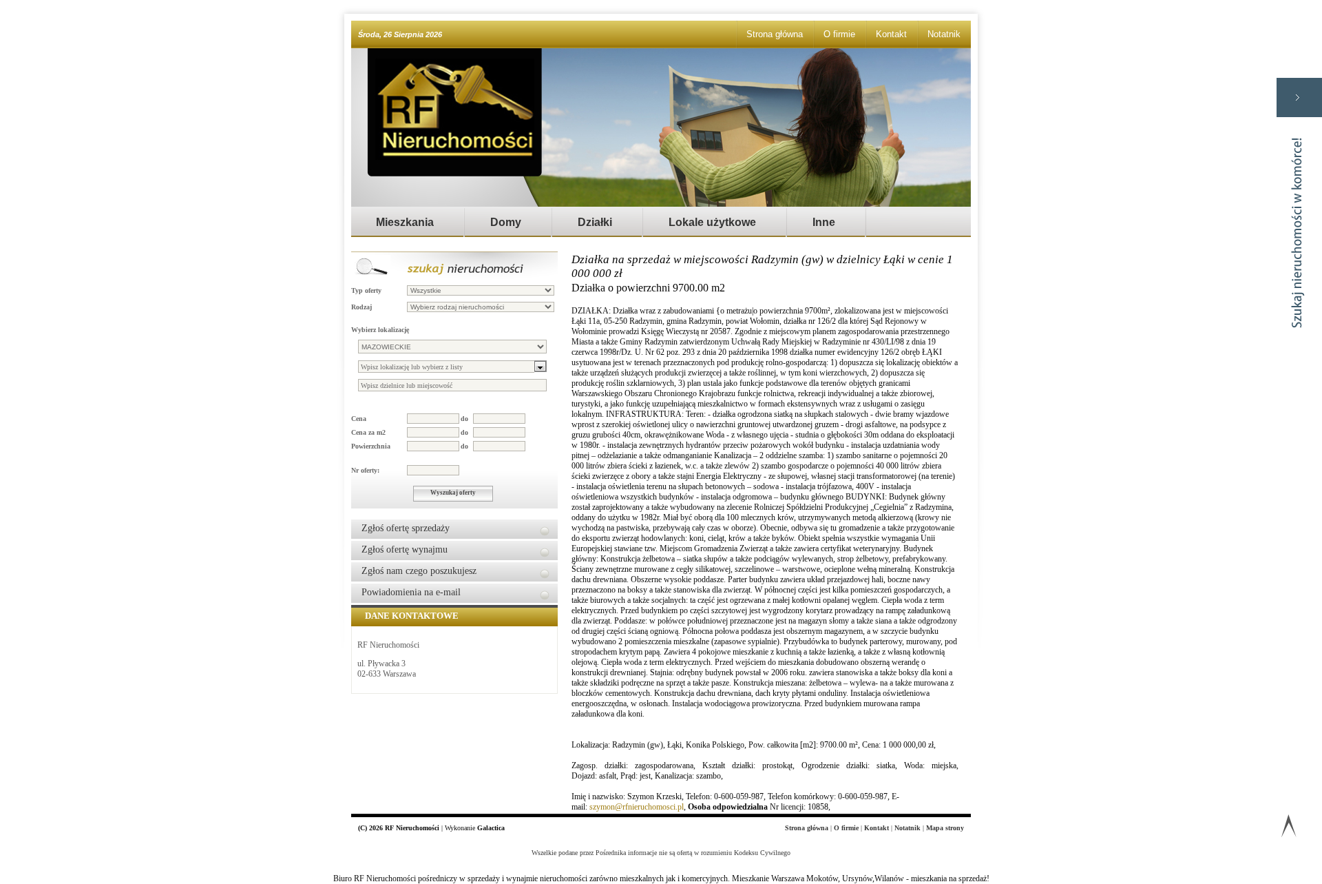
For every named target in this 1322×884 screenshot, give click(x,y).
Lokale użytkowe (712, 222)
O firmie (839, 34)
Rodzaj (361, 307)
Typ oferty (366, 290)
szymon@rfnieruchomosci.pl (636, 807)
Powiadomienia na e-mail (411, 592)
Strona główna (774, 34)
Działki (595, 222)
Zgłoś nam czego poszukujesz (418, 571)
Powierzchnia (370, 446)
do (464, 418)
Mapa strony (945, 828)
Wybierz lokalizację (380, 329)
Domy (505, 222)
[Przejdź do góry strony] (1288, 828)
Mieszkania (405, 222)
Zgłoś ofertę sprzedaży (405, 528)
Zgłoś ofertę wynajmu (404, 549)
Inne (823, 222)
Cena (358, 418)
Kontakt (891, 34)
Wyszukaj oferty (453, 492)
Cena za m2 (368, 432)
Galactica (491, 828)
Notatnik (944, 34)
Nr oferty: (365, 470)
